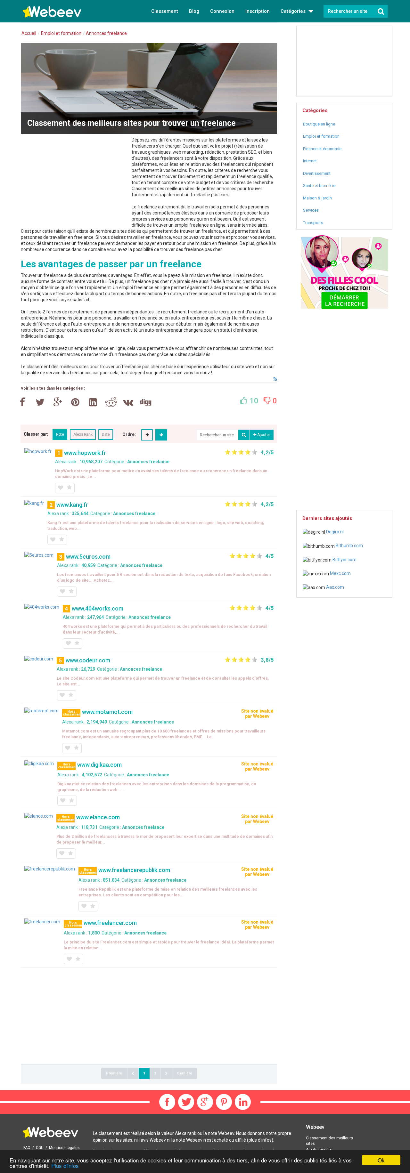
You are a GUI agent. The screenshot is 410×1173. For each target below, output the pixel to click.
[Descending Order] (161, 435)
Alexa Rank (82, 434)
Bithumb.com (349, 545)
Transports (313, 222)
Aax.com (334, 587)
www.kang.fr (72, 504)
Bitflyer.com (344, 559)
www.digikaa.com (99, 764)
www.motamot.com (107, 711)
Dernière (184, 1073)
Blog (194, 11)
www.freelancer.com (110, 922)
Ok (381, 1160)
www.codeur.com (88, 660)
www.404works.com (97, 608)
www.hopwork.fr (85, 452)
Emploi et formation (321, 136)
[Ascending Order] (147, 435)
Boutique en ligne (319, 124)
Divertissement (317, 173)
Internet (310, 160)
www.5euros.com (88, 556)
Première (114, 1073)
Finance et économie (322, 148)
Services (311, 210)
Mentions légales (64, 1147)
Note (60, 434)
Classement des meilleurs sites (329, 1141)
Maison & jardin (317, 198)
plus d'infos (260, 1140)
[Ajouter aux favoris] (60, 488)
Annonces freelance (148, 461)
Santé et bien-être (319, 185)
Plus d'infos (65, 1165)
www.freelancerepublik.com (134, 870)
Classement (164, 11)
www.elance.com (98, 817)
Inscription (257, 11)
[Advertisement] (74, 182)
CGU (40, 1147)
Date (106, 434)
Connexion (222, 11)
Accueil (28, 33)
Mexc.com (340, 573)
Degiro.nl (334, 531)
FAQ (26, 1147)
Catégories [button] (294, 11)
